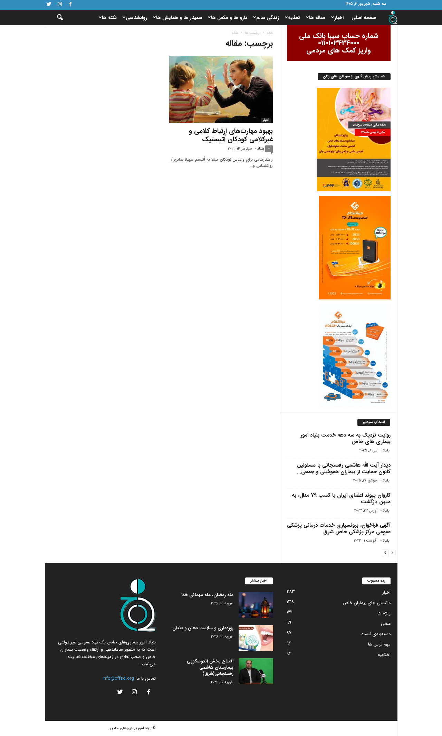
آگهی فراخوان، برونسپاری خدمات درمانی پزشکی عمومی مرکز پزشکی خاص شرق (339, 528)
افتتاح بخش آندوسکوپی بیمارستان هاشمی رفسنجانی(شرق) (210, 667)
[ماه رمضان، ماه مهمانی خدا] (256, 605)
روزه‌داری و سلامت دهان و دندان (202, 628)
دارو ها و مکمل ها (229, 17)
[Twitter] (49, 5)
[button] (55, 17)
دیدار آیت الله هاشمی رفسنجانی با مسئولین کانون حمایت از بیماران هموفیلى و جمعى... (344, 468)
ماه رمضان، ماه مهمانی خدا (207, 595)
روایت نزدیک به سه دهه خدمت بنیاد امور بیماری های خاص (345, 438)
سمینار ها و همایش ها (179, 17)
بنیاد (260, 149)
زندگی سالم (267, 17)
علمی (386, 623)
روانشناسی (136, 17)
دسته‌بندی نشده (376, 634)
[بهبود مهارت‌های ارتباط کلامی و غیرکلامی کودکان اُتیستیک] (221, 89)
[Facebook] (70, 5)
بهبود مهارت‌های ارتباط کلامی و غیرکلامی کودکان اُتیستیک (231, 135)
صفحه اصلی (364, 17)
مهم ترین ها (379, 644)
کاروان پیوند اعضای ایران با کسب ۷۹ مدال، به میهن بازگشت (341, 498)
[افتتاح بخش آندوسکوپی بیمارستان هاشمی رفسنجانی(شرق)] (256, 671)
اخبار (339, 17)
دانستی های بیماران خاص (367, 602)
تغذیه (294, 17)
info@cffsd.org (118, 678)
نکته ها (109, 17)
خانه (270, 33)
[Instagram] (60, 5)
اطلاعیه (384, 654)
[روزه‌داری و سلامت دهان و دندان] (256, 638)
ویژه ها (384, 613)
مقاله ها (317, 17)
